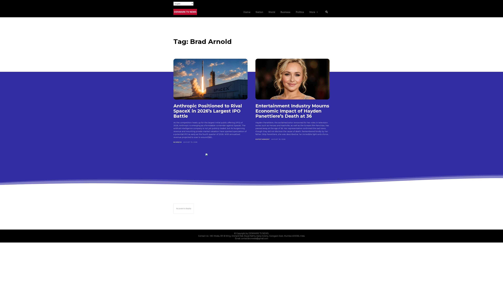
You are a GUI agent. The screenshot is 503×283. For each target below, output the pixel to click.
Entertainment (262, 139)
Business (177, 142)
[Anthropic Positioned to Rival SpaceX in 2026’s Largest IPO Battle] (210, 79)
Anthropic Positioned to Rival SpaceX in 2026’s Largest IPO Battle (207, 111)
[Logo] (185, 12)
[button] (327, 12)
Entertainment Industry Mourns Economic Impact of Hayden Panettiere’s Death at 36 (292, 111)
